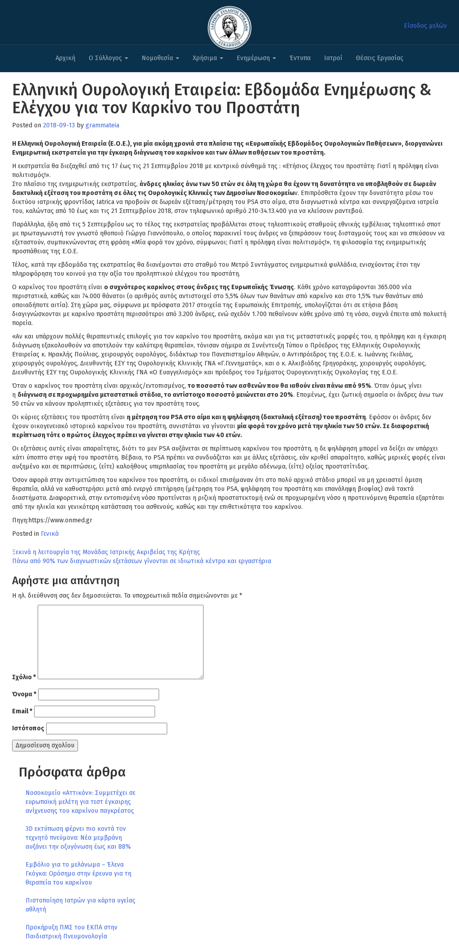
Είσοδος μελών (425, 26)
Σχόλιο (24, 677)
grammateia (102, 125)
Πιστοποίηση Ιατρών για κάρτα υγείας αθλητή (80, 905)
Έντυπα (300, 58)
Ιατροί (333, 58)
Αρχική (65, 58)
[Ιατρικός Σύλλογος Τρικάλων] (229, 25)
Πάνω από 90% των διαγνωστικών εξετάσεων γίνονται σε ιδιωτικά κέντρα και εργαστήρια (141, 561)
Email (22, 711)
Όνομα (24, 694)
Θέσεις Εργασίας (379, 58)
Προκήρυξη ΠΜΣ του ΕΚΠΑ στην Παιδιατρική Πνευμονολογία (71, 932)
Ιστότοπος (28, 728)
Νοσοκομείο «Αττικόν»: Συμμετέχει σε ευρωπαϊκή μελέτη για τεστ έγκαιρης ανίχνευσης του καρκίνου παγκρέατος (80, 802)
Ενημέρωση (254, 58)
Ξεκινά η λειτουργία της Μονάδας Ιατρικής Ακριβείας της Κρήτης (106, 552)
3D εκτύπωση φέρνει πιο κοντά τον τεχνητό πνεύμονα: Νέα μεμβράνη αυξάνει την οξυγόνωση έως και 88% (78, 838)
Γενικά (50, 534)
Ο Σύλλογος (106, 58)
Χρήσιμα (206, 58)
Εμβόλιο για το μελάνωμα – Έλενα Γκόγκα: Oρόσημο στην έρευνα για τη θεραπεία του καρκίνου (78, 873)
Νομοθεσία (158, 58)
